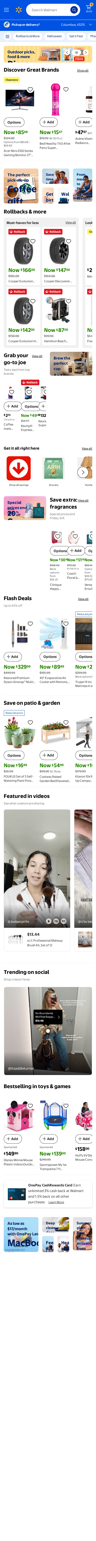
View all (70, 222)
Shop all (83, 70)
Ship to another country (59, 38)
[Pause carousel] (76, 52)
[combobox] (53, 10)
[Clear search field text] (68, 10)
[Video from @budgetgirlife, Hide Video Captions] (63, 921)
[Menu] (7, 10)
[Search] (74, 10)
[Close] (81, 38)
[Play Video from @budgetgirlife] (37, 869)
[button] (67, 52)
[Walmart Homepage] (18, 10)
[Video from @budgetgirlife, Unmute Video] (56, 921)
